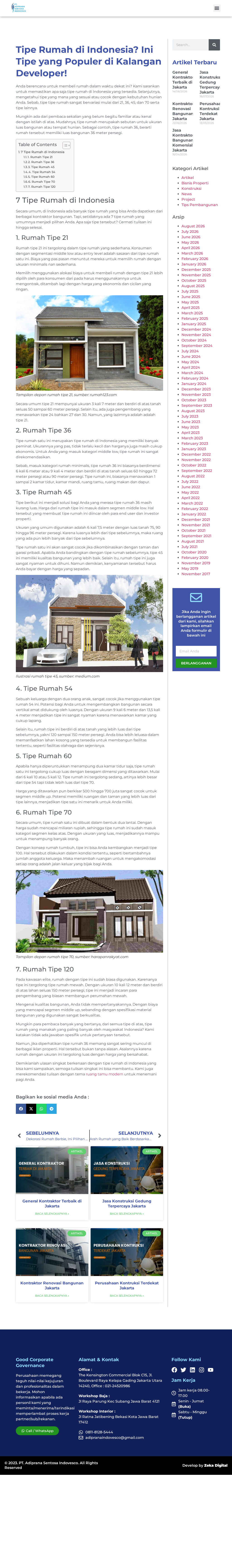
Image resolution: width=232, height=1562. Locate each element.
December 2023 (196, 389)
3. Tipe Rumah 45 (41, 167)
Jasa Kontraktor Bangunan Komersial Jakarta (183, 140)
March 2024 (192, 373)
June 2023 (190, 422)
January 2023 (193, 449)
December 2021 (195, 519)
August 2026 (193, 226)
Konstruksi (191, 188)
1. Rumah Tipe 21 (40, 157)
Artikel (187, 177)
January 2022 (193, 514)
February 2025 (194, 318)
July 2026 (189, 231)
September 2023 (196, 405)
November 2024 (196, 335)
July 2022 (189, 481)
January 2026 (193, 264)
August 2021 (192, 541)
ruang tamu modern (104, 1074)
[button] (217, 8)
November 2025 (196, 275)
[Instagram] (201, 1370)
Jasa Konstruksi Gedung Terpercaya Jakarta (211, 82)
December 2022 (196, 454)
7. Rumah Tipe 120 (42, 186)
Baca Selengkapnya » (52, 1213)
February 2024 (194, 378)
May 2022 (190, 492)
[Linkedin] (192, 1370)
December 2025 (196, 269)
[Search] (214, 44)
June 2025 (190, 297)
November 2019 (195, 563)
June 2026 (190, 237)
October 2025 (193, 280)
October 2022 (193, 465)
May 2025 (190, 302)
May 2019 (189, 568)
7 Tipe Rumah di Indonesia (42, 152)
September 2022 (196, 471)
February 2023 (194, 443)
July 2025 (189, 291)
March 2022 (192, 503)
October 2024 (194, 340)
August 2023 (193, 411)
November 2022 (196, 460)
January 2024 (193, 384)
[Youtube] (210, 1370)
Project (188, 199)
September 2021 (196, 536)
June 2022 (190, 487)
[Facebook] (174, 1370)
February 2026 (194, 259)
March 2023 (192, 438)
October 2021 (193, 530)
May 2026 (190, 242)
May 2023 (190, 427)
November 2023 (196, 394)
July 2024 (190, 351)
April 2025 (190, 307)
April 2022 (190, 498)
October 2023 (193, 400)
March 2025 (192, 313)
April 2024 (190, 367)
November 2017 (195, 574)
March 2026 (192, 253)
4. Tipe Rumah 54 (42, 172)
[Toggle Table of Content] (64, 145)
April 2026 (190, 248)
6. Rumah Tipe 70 (41, 181)
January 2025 (193, 324)
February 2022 (194, 509)
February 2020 (194, 557)
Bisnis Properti (194, 183)
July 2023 (189, 416)
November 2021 (195, 525)
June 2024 (191, 356)
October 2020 (194, 552)
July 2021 (189, 547)
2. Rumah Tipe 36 (41, 162)
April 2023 (190, 432)
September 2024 (197, 346)
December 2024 (196, 329)
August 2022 (193, 476)
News (186, 194)
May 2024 (190, 362)
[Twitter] (183, 1370)
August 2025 (193, 286)
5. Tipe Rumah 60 (41, 176)
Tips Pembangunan (199, 205)
